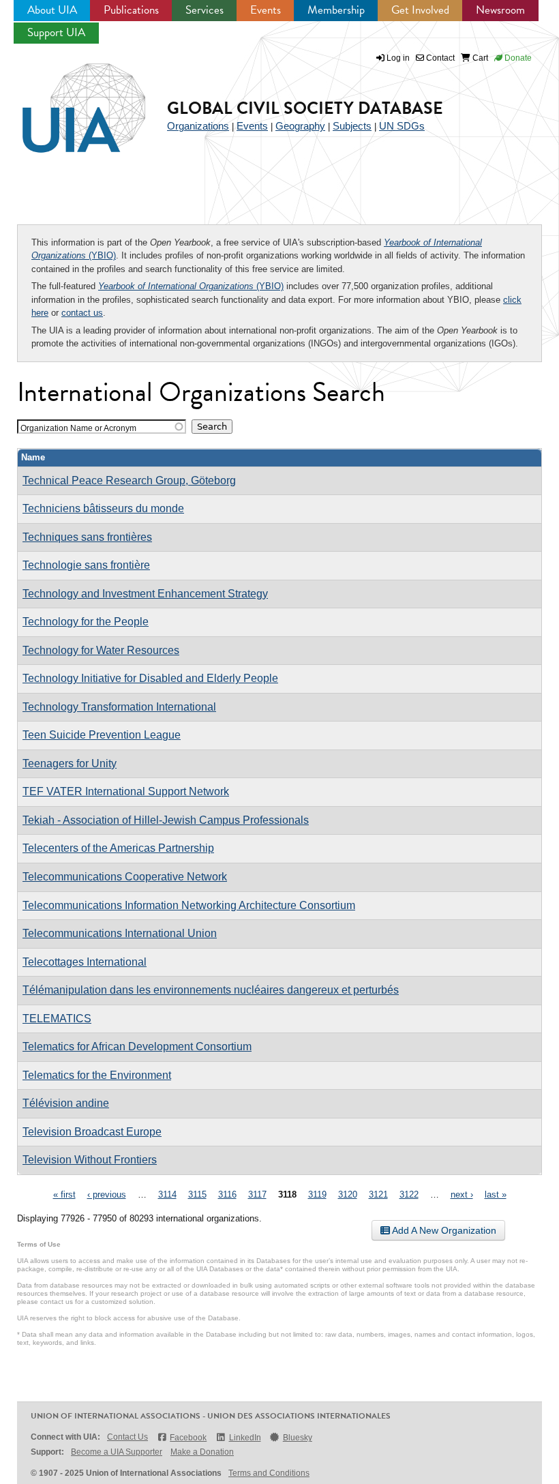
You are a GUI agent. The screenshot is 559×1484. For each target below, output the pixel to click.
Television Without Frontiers (89, 1160)
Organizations (198, 126)
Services (204, 9)
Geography (300, 126)
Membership (336, 9)
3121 (378, 1194)
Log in (398, 58)
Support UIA (56, 32)
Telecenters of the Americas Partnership (118, 848)
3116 (227, 1194)
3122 (409, 1194)
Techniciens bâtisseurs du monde (103, 508)
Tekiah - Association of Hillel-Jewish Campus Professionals (165, 820)
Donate (517, 58)
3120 (347, 1194)
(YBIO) (191, 286)
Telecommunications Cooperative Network (124, 876)
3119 (317, 1194)
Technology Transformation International (119, 707)
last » (496, 1194)
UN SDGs (402, 126)
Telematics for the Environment (96, 1075)
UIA (68, 100)
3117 (257, 1194)
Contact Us (127, 1437)
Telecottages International (84, 962)
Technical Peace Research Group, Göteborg (129, 480)
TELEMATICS (56, 1018)
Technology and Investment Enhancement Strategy (145, 593)
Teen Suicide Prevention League (101, 735)
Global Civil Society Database (305, 108)
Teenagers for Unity (69, 763)
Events (265, 9)
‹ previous (106, 1194)
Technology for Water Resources (100, 650)
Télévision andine (65, 1103)
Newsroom (500, 9)
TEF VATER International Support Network (125, 791)
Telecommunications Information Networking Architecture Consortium (188, 905)
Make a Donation (202, 1452)
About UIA (52, 9)
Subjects (352, 126)
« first (64, 1194)
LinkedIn (244, 1437)
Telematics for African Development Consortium (137, 1046)
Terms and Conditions (268, 1473)
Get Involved (420, 9)
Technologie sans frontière (86, 565)
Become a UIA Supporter (116, 1452)
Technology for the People (85, 621)
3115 (197, 1194)
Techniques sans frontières (87, 537)
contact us (82, 313)
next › (462, 1194)
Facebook (188, 1437)
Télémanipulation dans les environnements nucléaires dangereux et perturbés (210, 990)
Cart (479, 58)
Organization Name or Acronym (78, 428)
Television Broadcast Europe (92, 1132)
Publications (131, 9)
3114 (167, 1194)
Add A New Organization (443, 1230)
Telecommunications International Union (119, 933)
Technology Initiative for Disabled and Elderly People (150, 678)
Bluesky (297, 1437)
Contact (439, 58)
